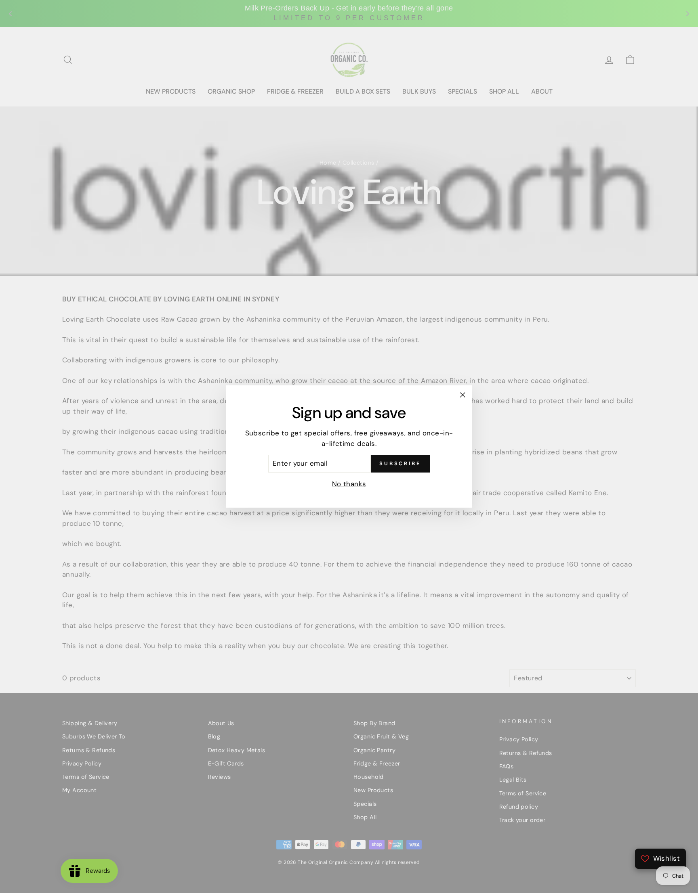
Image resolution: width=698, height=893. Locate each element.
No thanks (349, 483)
